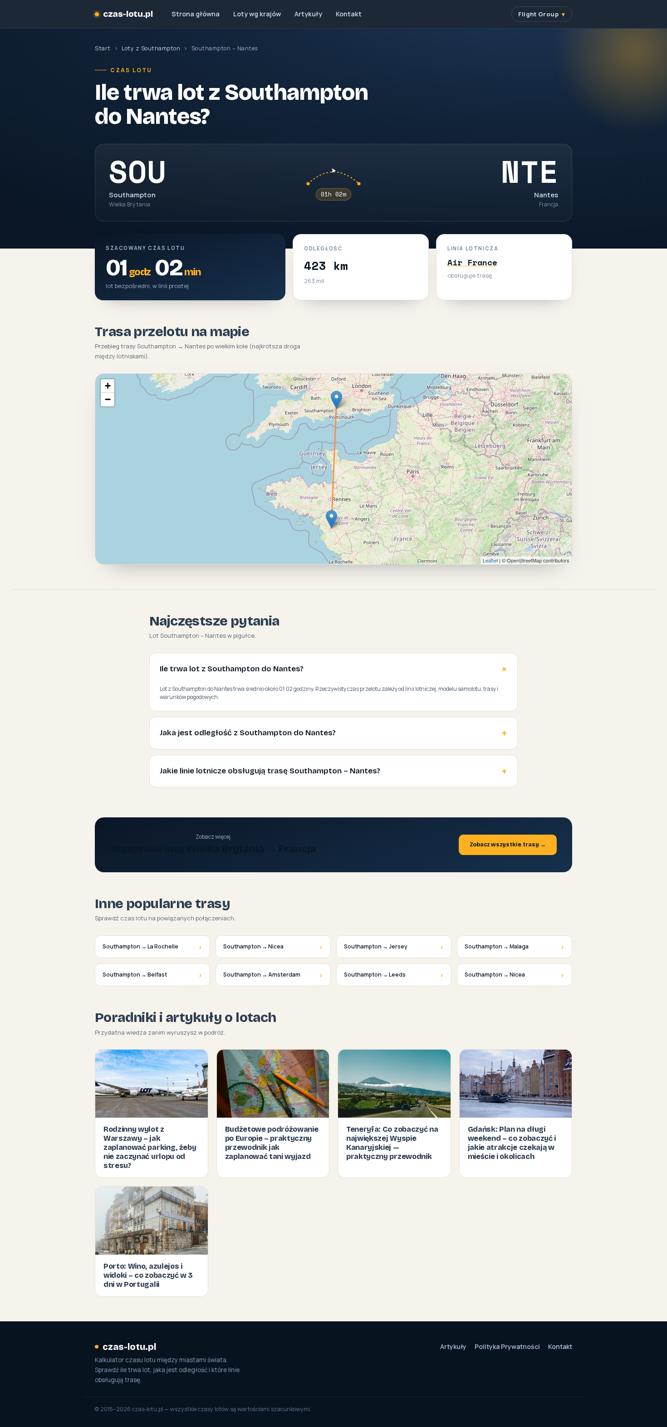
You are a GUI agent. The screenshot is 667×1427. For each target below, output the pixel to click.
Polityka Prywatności (507, 1347)
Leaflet (490, 560)
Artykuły (308, 14)
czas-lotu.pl (127, 14)
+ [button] (108, 385)
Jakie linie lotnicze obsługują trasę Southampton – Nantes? (270, 771)
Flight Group (538, 14)
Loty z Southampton (151, 48)
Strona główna (196, 14)
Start (103, 48)
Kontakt (349, 14)
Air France (472, 262)
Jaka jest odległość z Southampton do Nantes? (248, 733)
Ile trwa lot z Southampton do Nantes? (232, 669)
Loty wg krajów (257, 14)
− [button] (108, 399)
